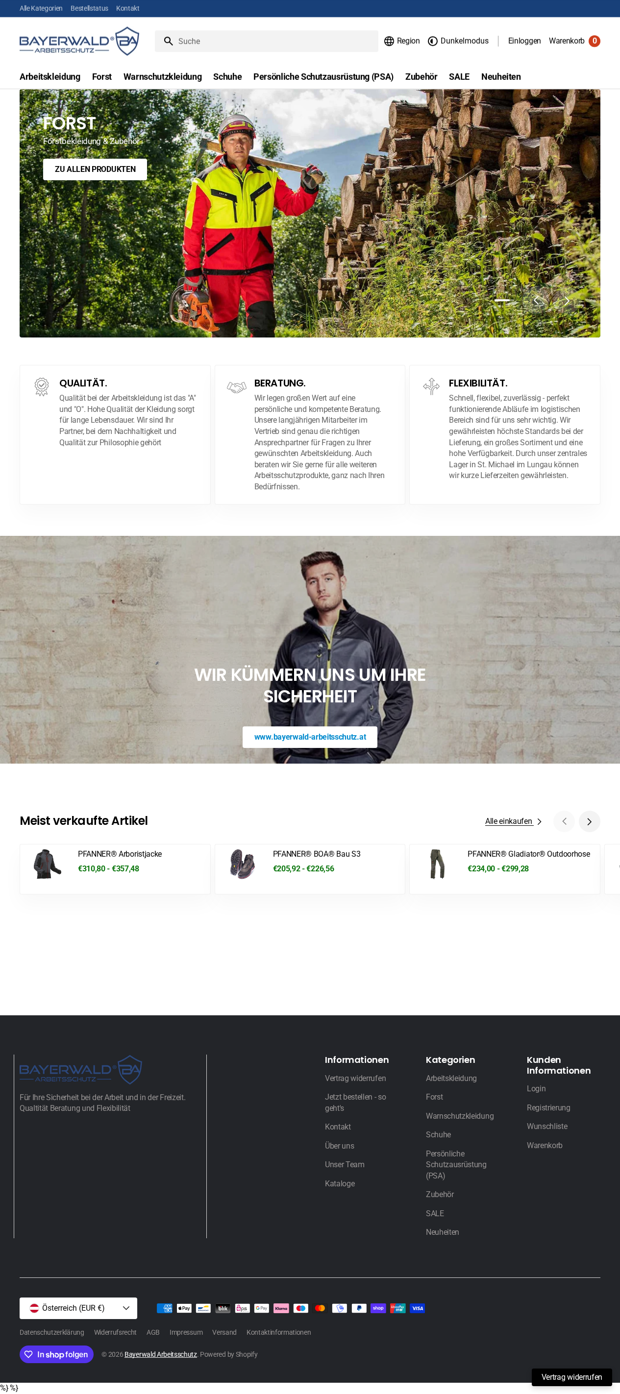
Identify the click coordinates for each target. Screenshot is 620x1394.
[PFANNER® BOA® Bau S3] (310, 869)
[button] (401, 41)
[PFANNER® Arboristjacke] (115, 869)
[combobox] (276, 41)
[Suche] (164, 41)
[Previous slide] (535, 300)
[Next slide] (567, 300)
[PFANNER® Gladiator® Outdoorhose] (505, 869)
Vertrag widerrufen (572, 1377)
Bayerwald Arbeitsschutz (160, 1354)
